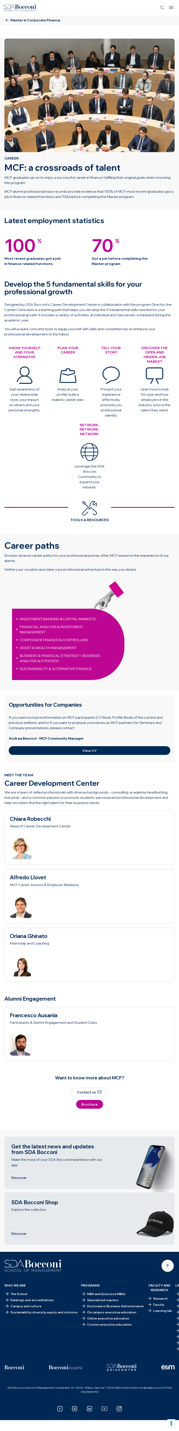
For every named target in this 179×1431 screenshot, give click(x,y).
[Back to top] (168, 1266)
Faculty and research (159, 1287)
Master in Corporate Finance (32, 31)
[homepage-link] (19, 7)
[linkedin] (89, 1408)
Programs (90, 1285)
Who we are (15, 1285)
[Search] (162, 8)
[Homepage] (33, 1266)
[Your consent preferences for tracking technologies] (171, 1423)
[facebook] (59, 1408)
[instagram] (119, 1408)
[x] (74, 1408)
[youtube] (104, 1408)
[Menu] (171, 8)
